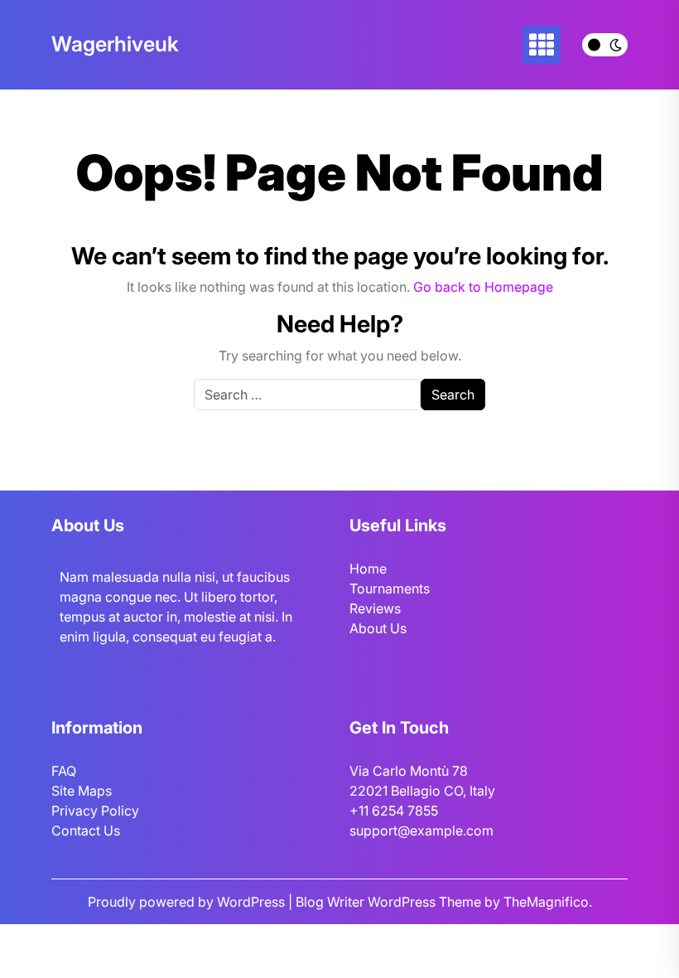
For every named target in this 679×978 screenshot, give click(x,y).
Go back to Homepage (483, 286)
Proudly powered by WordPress (188, 901)
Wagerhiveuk (115, 43)
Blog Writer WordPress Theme (390, 901)
